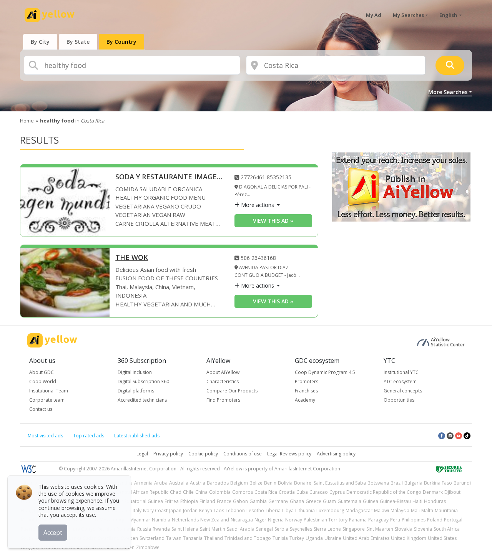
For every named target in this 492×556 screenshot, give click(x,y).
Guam (329, 501)
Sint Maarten (379, 529)
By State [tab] (78, 41)
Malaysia (400, 510)
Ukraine (332, 538)
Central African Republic (142, 492)
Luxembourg (330, 510)
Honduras (435, 501)
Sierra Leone (327, 529)
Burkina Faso (438, 483)
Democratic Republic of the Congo (383, 492)
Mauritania (446, 510)
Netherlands (185, 519)
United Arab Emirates (366, 538)
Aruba (161, 483)
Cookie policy (203, 453)
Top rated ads (88, 435)
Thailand (213, 538)
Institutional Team (48, 390)
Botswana (378, 483)
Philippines (414, 519)
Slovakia (403, 529)
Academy (305, 400)
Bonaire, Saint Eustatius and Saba (330, 483)
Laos (219, 510)
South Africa (447, 529)
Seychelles (301, 529)
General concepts (403, 390)
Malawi (381, 510)
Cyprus (337, 492)
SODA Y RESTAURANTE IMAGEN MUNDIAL (169, 177)
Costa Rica (265, 492)
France (224, 501)
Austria (197, 483)
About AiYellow (222, 372)
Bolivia (285, 483)
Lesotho (255, 510)
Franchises (306, 390)
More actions (257, 204)
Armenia (143, 483)
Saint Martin (212, 529)
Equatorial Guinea (143, 501)
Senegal (264, 529)
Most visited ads (45, 435)
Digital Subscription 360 (143, 381)
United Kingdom (408, 538)
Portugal (453, 519)
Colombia (220, 492)
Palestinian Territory (325, 519)
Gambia (258, 501)
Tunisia (280, 538)
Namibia (161, 519)
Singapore (353, 529)
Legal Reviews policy (289, 453)
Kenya (205, 510)
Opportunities (399, 400)
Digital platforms (136, 390)
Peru (395, 519)
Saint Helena (184, 529)
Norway (293, 519)
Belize (256, 483)
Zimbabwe (148, 547)
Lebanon (235, 510)
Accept (52, 532)
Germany (278, 501)
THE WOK (131, 258)
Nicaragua (242, 519)
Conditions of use (242, 453)
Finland (207, 501)
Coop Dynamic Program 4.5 (325, 372)
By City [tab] (40, 41)
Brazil (397, 483)
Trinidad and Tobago (247, 538)
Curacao (318, 492)
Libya (288, 510)
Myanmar (140, 519)
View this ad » (273, 220)
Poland (434, 519)
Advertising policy (336, 453)
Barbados (218, 483)
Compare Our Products (232, 390)
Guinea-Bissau (395, 501)
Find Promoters (223, 400)
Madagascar (359, 510)
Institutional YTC (401, 372)
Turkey (296, 538)
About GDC (41, 372)
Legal (142, 453)
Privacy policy (168, 453)
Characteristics (222, 381)
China (201, 492)
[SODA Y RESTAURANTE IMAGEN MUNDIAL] (65, 202)
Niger (260, 519)
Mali (415, 510)
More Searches (447, 92)
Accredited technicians (142, 400)
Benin (270, 483)
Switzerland (152, 538)
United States (442, 538)
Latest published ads (137, 435)
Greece (313, 501)
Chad (175, 492)
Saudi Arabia (240, 529)
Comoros (242, 492)
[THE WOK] (65, 282)
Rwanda (161, 529)
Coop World (42, 381)
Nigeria (276, 519)
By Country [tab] (121, 41)
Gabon (240, 501)
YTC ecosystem (400, 381)
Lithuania (305, 510)
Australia (178, 483)
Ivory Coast (155, 510)
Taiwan (173, 538)
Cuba (302, 492)
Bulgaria (413, 483)
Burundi (462, 483)
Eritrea (172, 501)
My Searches (408, 15)
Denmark (433, 492)
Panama (358, 519)
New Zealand (214, 519)
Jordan (190, 510)
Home (27, 120)
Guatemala (349, 501)
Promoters (306, 381)
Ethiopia (189, 501)
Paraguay (378, 519)
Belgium (239, 483)
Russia (144, 529)
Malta (427, 510)
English (448, 15)
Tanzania (193, 538)
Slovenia (423, 529)
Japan (175, 510)
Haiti (417, 501)
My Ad (373, 15)
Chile (188, 492)
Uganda (314, 538)
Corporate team (47, 400)
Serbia (281, 529)
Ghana (297, 501)
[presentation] (40, 42)
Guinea (370, 501)
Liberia (273, 510)
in (72, 120)
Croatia (287, 492)
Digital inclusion (135, 372)
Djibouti (453, 492)
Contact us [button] (40, 409)
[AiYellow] (52, 340)
